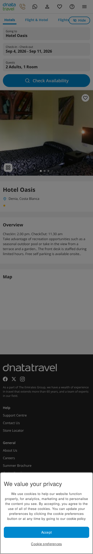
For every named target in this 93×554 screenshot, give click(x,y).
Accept (46, 532)
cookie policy (76, 518)
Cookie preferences (46, 543)
